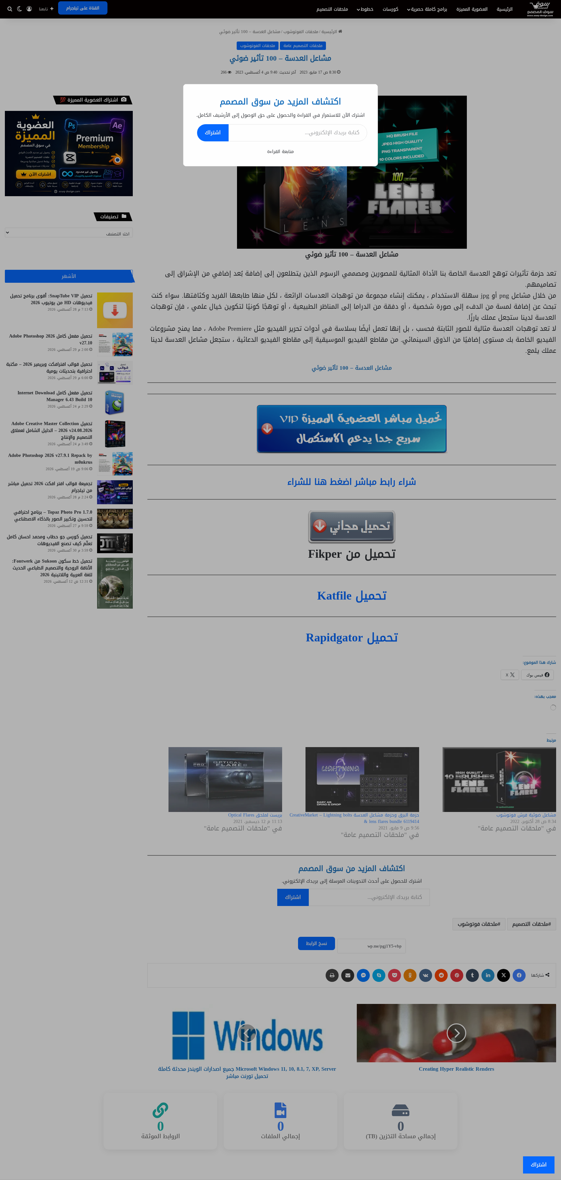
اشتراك (213, 132)
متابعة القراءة (280, 151)
